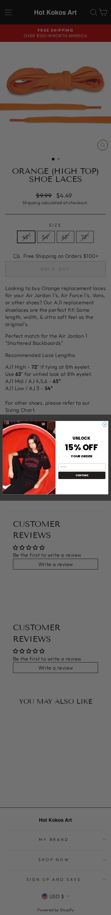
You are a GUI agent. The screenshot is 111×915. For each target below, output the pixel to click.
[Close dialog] (104, 424)
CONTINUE (82, 475)
